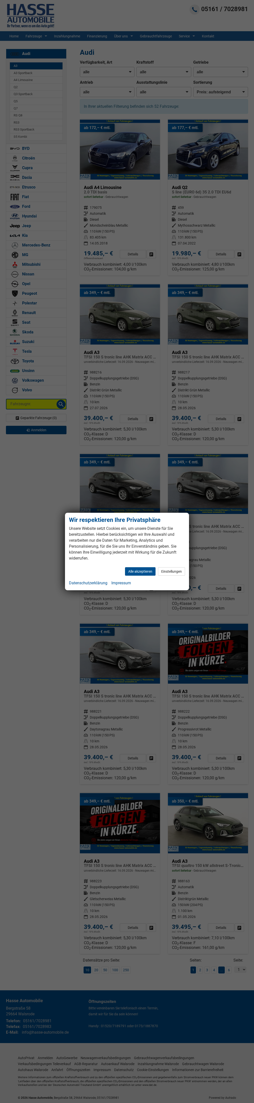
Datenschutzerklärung (88, 583)
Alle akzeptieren (140, 571)
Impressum (121, 583)
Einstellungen (171, 571)
